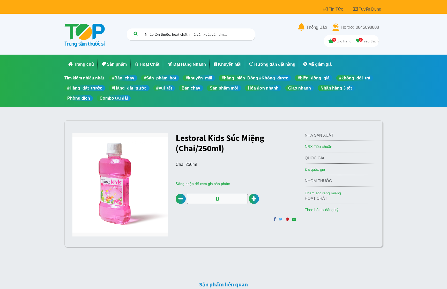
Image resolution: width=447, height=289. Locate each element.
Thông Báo (316, 27)
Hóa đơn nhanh (263, 88)
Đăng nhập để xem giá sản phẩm (203, 184)
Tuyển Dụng (370, 9)
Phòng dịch (78, 98)
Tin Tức (336, 9)
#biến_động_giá (314, 78)
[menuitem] (81, 64)
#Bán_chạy (123, 78)
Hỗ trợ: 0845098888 (360, 27)
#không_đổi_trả (354, 78)
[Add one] (254, 199)
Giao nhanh (299, 88)
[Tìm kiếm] (135, 33)
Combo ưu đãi (114, 98)
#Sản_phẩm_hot (160, 78)
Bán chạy (191, 88)
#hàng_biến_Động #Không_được (255, 78)
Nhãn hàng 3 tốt (336, 88)
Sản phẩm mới (224, 88)
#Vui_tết (164, 88)
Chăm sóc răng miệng (323, 193)
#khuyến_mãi (199, 78)
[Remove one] (181, 199)
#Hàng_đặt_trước (84, 88)
